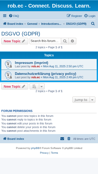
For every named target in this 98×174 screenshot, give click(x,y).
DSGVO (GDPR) (20, 34)
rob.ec (35, 66)
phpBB (35, 148)
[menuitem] (14, 16)
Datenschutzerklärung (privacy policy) (45, 74)
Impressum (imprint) (31, 63)
